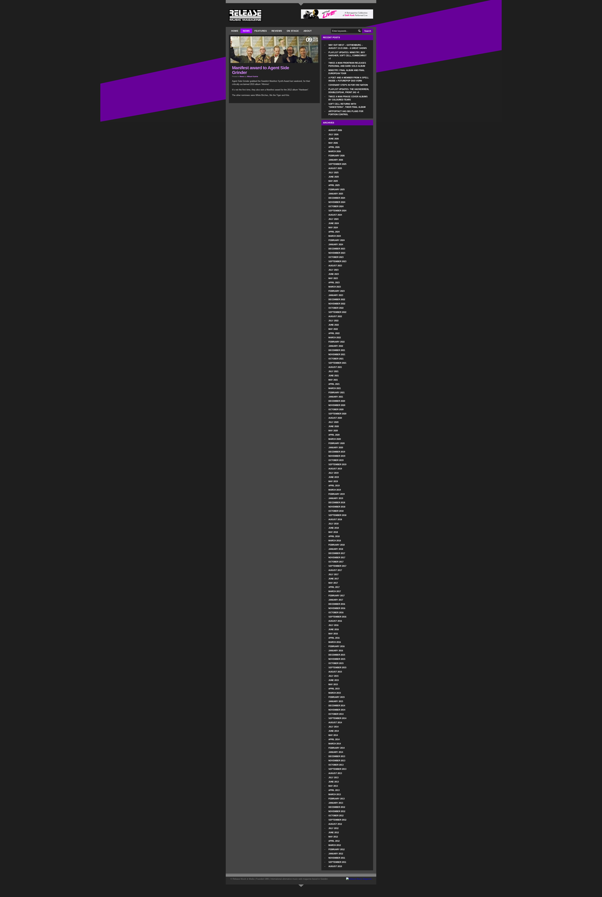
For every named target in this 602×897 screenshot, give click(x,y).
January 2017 (335, 600)
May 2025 (333, 181)
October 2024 (335, 206)
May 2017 (333, 583)
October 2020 (335, 409)
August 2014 (335, 722)
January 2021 (335, 397)
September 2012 (337, 820)
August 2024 (335, 215)
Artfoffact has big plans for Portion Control (345, 113)
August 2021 (335, 367)
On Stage (293, 31)
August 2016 (335, 621)
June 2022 (333, 325)
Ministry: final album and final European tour (346, 72)
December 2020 (336, 401)
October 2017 (335, 562)
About (308, 31)
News (246, 31)
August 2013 (335, 773)
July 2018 (333, 524)
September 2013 (337, 769)
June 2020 (333, 426)
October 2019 (335, 460)
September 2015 (337, 667)
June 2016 (333, 629)
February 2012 (336, 849)
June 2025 (333, 177)
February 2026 (336, 155)
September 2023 (337, 261)
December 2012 (336, 807)
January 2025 (335, 194)
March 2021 (334, 388)
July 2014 (333, 727)
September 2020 (337, 414)
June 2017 (333, 579)
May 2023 (333, 278)
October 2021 (335, 359)
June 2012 (333, 832)
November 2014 (336, 710)
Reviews (277, 31)
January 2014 (335, 752)
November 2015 (336, 659)
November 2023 (336, 253)
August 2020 (335, 418)
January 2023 (335, 295)
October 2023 (335, 257)
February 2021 (336, 392)
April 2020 (334, 435)
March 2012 (334, 845)
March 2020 (334, 439)
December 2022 (336, 299)
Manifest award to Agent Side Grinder (260, 70)
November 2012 (336, 811)
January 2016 (335, 650)
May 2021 (333, 380)
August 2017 (335, 570)
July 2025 (333, 172)
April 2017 (334, 587)
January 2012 (335, 854)
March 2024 (334, 236)
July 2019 (333, 473)
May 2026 (333, 143)
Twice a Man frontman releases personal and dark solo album (347, 64)
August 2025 (335, 168)
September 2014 (337, 718)
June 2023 (333, 274)
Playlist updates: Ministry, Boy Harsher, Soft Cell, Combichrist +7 (347, 55)
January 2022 (335, 346)
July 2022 (333, 320)
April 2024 (334, 232)
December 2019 (336, 452)
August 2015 (335, 672)
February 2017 (336, 595)
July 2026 (333, 134)
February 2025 (336, 189)
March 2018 (334, 540)
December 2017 (336, 553)
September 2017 (337, 566)
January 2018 (335, 549)
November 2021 (336, 354)
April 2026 (334, 147)
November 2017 (336, 557)
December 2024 (336, 198)
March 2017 (334, 591)
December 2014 (336, 705)
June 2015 (333, 680)
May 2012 (333, 837)
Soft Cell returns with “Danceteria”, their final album (347, 105)
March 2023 (334, 287)
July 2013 (333, 777)
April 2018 (334, 536)
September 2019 (337, 464)
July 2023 (333, 270)
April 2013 (334, 790)
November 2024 (336, 202)
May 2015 (333, 684)
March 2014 (334, 744)
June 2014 (333, 731)
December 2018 (336, 502)
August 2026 (335, 130)
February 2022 (336, 342)
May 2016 (333, 634)
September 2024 (337, 210)
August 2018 (335, 519)
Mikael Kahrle (252, 76)
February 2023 (336, 291)
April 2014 (334, 739)
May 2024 (333, 227)
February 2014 (336, 748)
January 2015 (335, 701)
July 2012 (333, 828)
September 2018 (337, 515)
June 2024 (333, 223)
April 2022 (334, 333)
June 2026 (333, 139)
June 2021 (333, 375)
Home (234, 31)
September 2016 (337, 617)
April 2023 (334, 282)
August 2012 (335, 824)
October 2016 (335, 612)
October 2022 (335, 308)
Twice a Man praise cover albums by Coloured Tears (348, 98)
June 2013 (333, 782)
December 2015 (336, 655)
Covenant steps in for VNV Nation (348, 85)
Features (260, 31)
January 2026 (335, 160)
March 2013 (334, 794)
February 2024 (336, 240)
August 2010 (335, 866)
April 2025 (334, 185)
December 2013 (336, 756)
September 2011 (337, 862)
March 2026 (334, 151)
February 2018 (336, 545)
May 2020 (333, 430)
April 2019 (334, 485)
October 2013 (335, 765)
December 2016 (336, 604)
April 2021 (334, 384)
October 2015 (335, 663)
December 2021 (336, 350)
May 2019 (333, 481)
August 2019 (335, 469)
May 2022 (333, 329)
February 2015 (336, 697)
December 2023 (336, 249)
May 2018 (333, 532)
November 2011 (336, 858)
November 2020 (336, 405)
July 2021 (333, 371)
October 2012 (335, 815)
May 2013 (333, 786)
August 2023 (335, 265)
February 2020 (336, 443)
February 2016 (336, 646)
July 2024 (333, 219)
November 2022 (336, 304)
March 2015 (334, 693)
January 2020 (335, 447)
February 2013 (336, 799)
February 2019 (336, 494)
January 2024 (335, 244)
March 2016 (334, 642)
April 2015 (334, 689)
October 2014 (335, 714)
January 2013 (335, 803)
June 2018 (333, 528)
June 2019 (333, 477)
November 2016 (336, 608)
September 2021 (337, 363)
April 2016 (334, 638)
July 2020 (333, 422)
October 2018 (335, 511)
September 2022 (337, 312)
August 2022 (335, 316)
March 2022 (334, 337)
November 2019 (336, 456)
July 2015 (333, 676)
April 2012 (334, 841)
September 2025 (337, 164)
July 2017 (333, 574)
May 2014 (333, 735)
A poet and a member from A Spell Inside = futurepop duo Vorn (348, 79)
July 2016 (333, 625)
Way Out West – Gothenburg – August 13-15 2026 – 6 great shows (347, 46)
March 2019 (334, 490)
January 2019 (335, 498)
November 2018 (336, 507)
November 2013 (336, 760)
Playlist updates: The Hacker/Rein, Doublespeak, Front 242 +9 (348, 91)
